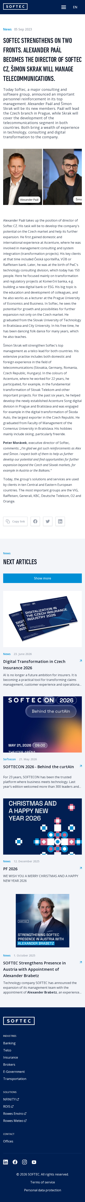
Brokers (9, 1064)
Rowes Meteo (13, 1121)
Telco (7, 1050)
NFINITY (9, 1099)
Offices (8, 1141)
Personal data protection (42, 1190)
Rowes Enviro (13, 1113)
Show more (42, 578)
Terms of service (42, 1182)
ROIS (6, 1106)
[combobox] (75, 7)
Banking (9, 1043)
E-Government (14, 1071)
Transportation (14, 1079)
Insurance (10, 1057)
